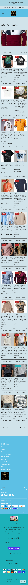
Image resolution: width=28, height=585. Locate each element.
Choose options (7, 83)
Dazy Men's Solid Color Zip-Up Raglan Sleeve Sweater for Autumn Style (7, 412)
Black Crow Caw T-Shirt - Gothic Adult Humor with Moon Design (7, 166)
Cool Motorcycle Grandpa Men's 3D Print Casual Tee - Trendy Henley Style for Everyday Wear (20, 317)
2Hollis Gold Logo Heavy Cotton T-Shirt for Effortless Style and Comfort (7, 71)
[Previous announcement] (3, 3)
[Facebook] (2, 495)
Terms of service (10, 579)
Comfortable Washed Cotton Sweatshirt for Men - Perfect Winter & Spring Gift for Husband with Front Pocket (7, 318)
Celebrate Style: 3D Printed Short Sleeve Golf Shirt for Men (20, 259)
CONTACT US (5, 456)
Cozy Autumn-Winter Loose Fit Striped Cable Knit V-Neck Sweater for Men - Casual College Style (7, 350)
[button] (3, 13)
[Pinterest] (10, 495)
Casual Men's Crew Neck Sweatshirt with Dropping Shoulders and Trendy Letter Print (20, 229)
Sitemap (3, 447)
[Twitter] (5, 495)
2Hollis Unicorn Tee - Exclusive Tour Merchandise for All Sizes (7, 103)
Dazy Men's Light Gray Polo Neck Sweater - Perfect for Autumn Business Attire (20, 381)
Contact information (11, 581)
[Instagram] (7, 495)
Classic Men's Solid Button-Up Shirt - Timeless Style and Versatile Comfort (19, 288)
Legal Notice (4, 461)
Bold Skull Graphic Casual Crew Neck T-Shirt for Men (20, 166)
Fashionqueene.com (13, 575)
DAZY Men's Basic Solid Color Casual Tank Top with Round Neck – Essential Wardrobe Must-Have (20, 350)
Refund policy (12, 576)
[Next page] (24, 427)
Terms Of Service (6, 469)
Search (3, 449)
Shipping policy (5, 464)
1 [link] (3, 427)
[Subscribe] (22, 542)
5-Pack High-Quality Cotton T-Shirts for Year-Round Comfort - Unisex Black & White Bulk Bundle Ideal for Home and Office (20, 104)
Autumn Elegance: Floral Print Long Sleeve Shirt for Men (20, 134)
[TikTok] (13, 495)
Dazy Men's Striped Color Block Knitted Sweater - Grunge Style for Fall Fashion (20, 412)
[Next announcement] (25, 3)
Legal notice (19, 581)
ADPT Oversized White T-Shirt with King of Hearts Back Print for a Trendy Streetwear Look (7, 136)
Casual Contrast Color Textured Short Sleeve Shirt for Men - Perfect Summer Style (7, 229)
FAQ (2, 452)
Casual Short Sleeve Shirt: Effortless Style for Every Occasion (7, 259)
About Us (3, 459)
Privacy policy (5, 466)
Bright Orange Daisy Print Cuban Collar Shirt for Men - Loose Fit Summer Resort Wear (7, 196)
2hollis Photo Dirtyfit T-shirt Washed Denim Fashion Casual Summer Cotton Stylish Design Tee (20, 72)
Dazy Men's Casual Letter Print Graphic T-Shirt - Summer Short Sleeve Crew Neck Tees (7, 381)
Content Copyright (6, 454)
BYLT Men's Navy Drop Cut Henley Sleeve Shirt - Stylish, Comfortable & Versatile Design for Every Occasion (20, 197)
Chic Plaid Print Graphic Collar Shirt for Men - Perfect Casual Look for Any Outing (7, 288)
